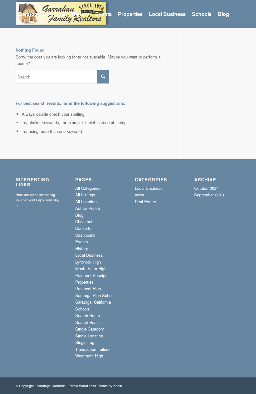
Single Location (89, 336)
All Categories (88, 188)
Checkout (83, 222)
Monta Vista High (90, 268)
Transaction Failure (92, 349)
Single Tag (84, 342)
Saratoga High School (95, 295)
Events (81, 242)
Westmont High (89, 356)
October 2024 (206, 188)
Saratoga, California (93, 302)
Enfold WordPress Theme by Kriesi (95, 385)
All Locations (87, 202)
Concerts (83, 228)
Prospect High (88, 288)
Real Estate (145, 202)
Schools (82, 309)
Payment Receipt (90, 275)
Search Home (87, 315)
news (139, 195)
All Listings (85, 195)
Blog (79, 215)
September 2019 (209, 195)
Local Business (89, 255)
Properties (84, 282)
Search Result (88, 322)
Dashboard (85, 235)
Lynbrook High (88, 262)
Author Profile (87, 208)
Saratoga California (51, 385)
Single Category (89, 329)
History (81, 248)
